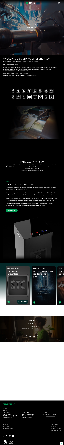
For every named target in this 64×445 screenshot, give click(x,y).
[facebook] (3, 436)
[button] (4, 2)
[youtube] (6, 436)
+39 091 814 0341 (51, 414)
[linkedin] (13, 436)
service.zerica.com (50, 415)
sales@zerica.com (27, 417)
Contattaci (32, 336)
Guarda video (22, 301)
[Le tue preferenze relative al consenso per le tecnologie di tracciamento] (61, 443)
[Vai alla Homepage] (30, 3)
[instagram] (10, 436)
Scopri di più (11, 210)
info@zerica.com (7, 417)
